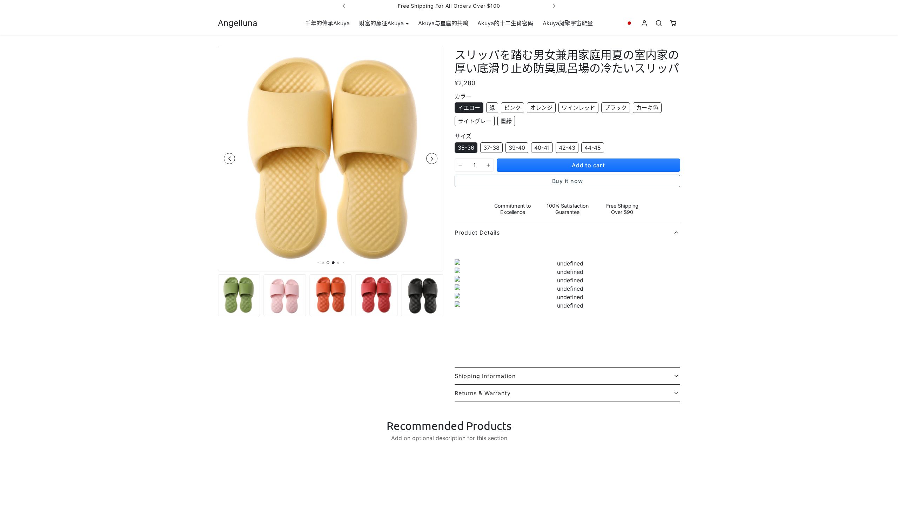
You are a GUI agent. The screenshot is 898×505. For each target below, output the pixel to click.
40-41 (542, 147)
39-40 (517, 147)
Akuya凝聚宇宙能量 (568, 23)
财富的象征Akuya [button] (382, 23)
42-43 (567, 147)
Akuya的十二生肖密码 (505, 23)
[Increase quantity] (488, 165)
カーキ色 (647, 107)
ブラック (615, 107)
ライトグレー (474, 120)
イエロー (469, 107)
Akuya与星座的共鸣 (443, 23)
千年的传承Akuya (327, 23)
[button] (629, 23)
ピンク (512, 107)
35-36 (466, 147)
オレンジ (541, 107)
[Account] (644, 23)
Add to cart (588, 165)
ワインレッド (578, 107)
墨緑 (506, 120)
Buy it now (567, 180)
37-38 (491, 147)
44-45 (592, 147)
